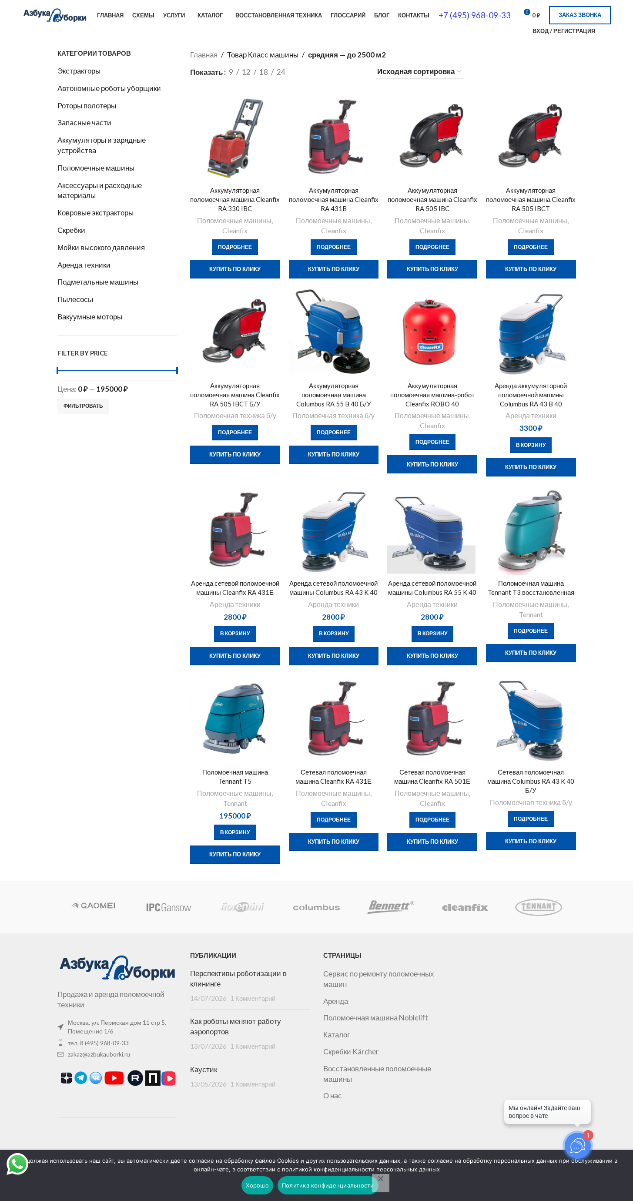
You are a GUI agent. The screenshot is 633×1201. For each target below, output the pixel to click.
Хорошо (257, 1185)
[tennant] (539, 907)
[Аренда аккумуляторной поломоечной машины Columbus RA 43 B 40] (531, 332)
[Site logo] (54, 14)
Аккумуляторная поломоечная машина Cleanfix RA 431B (333, 199)
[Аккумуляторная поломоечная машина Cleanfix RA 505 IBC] (432, 137)
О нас (332, 1095)
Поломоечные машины (95, 167)
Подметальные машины (97, 281)
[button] (531, 445)
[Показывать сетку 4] (341, 72)
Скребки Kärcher (351, 1051)
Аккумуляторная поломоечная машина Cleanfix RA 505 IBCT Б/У (235, 395)
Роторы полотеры (86, 105)
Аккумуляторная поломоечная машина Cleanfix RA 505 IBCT (531, 199)
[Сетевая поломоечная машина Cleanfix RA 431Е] (334, 719)
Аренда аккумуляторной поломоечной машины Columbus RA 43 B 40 (531, 395)
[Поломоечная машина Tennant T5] (235, 719)
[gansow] (168, 907)
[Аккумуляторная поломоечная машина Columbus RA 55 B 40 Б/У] (334, 332)
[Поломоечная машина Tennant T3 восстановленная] (531, 530)
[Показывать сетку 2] (306, 72)
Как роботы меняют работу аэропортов (235, 1026)
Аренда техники (84, 264)
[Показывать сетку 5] (358, 72)
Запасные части (84, 122)
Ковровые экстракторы (95, 212)
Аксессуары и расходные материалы (99, 190)
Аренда (335, 1001)
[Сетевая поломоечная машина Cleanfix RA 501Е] (432, 719)
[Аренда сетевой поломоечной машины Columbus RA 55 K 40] (432, 530)
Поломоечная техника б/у (235, 415)
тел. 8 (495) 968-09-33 (98, 1043)
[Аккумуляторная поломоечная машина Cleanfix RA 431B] (334, 137)
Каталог (336, 1034)
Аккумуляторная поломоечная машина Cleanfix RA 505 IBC (432, 199)
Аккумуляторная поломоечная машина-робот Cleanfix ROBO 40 (432, 395)
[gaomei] (94, 907)
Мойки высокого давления (101, 247)
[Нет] (380, 1183)
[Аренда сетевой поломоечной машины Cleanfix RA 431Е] (235, 530)
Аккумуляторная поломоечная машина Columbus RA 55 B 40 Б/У (333, 395)
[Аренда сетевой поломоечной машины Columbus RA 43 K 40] (334, 530)
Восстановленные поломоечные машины (377, 1074)
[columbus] (316, 907)
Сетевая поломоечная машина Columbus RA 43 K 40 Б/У (530, 781)
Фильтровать (83, 406)
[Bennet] (391, 907)
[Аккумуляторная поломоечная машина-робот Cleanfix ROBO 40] (432, 332)
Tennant (531, 614)
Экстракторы (78, 70)
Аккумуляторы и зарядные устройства (101, 145)
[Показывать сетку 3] (323, 72)
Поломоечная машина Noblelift (375, 1017)
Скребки (71, 230)
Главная (204, 54)
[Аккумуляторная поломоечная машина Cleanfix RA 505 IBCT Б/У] (235, 332)
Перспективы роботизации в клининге (238, 978)
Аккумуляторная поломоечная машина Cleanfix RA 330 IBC (235, 199)
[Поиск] (520, 31)
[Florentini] (242, 907)
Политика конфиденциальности (328, 1185)
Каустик (203, 1069)
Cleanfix (235, 230)
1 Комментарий (252, 998)
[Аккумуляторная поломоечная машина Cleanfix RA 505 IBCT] (531, 137)
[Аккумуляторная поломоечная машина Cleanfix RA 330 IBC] (235, 137)
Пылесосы (75, 299)
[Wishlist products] (607, 31)
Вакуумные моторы (89, 316)
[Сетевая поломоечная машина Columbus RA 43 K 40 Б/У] (531, 719)
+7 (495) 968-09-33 (475, 15)
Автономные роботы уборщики (109, 88)
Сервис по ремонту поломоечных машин (378, 979)
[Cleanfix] (465, 907)
